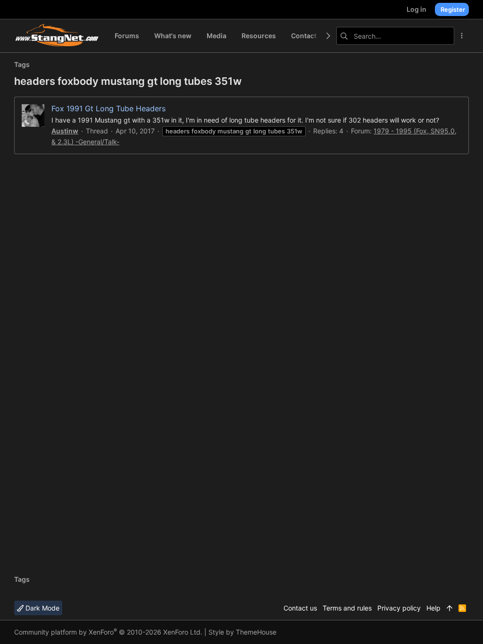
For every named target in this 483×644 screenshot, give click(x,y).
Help (433, 608)
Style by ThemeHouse (242, 632)
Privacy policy (399, 608)
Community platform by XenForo (108, 632)
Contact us (300, 608)
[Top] (449, 608)
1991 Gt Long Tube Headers (108, 108)
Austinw (64, 131)
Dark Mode (41, 608)
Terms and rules (347, 608)
